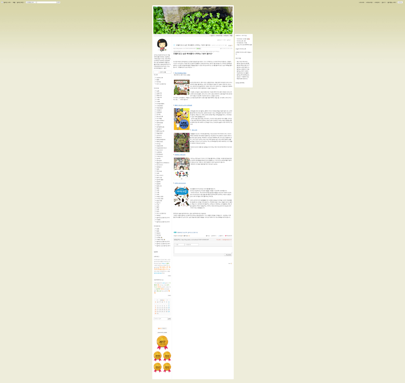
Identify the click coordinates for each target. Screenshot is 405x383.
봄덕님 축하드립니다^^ (243, 65)
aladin (165, 332)
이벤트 (158, 219)
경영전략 (159, 283)
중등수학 (159, 95)
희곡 (158, 211)
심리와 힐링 (160, 179)
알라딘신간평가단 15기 (163, 222)
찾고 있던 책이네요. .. (243, 61)
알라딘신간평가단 (163, 265)
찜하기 (221, 235)
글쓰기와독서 (160, 120)
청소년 (159, 291)
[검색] (169, 318)
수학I (158, 99)
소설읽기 (159, 129)
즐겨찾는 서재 (392, 2)
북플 (14, 2)
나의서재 (361, 2)
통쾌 (158, 79)
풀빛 (169, 271)
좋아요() (187, 235)
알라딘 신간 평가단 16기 (163, 246)
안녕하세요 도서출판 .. (243, 73)
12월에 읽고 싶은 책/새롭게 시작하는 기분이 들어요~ (193, 45)
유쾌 (158, 229)
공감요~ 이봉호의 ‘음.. (243, 77)
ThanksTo (229, 235)
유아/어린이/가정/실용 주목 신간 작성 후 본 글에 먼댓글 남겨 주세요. (200, 51)
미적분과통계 (160, 103)
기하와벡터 (160, 106)
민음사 (160, 263)
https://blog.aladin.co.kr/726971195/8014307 (184, 48)
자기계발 (159, 118)
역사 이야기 (160, 175)
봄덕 (221, 48)
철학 (158, 207)
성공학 (163, 287)
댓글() (230, 45)
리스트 (156, 75)
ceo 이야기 (160, 150)
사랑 (164, 285)
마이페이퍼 (157, 226)
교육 (158, 190)
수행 (158, 192)
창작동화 (166, 289)
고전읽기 (159, 110)
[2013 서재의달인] (167, 368)
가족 (155, 283)
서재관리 (377, 2)
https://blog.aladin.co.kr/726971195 (166, 21)
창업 (162, 289)
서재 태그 (156, 256)
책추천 (158, 215)
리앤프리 (166, 261)
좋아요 (208, 235)
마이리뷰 (156, 88)
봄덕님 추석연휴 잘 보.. (243, 75)
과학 (158, 173)
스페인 (167, 287)
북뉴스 (164, 263)
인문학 (158, 289)
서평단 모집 (160, 239)
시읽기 (158, 125)
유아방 (158, 114)
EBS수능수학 (160, 131)
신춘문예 (159, 152)
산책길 (158, 237)
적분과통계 (160, 108)
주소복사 (218, 239)
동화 (158, 169)
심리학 (158, 158)
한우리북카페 (158, 273)
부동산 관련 (160, 196)
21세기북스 (164, 259)
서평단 (156, 265)
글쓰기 (383, 2)
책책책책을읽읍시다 (162, 268)
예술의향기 (160, 133)
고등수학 (159, 97)
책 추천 (159, 82)
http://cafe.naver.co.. (242, 78)
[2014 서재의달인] (157, 368)
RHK (163, 273)
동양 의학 (159, 200)
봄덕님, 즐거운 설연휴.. (243, 63)
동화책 (158, 181)
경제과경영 (160, 122)
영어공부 (159, 160)
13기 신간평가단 (161, 84)
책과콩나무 (163, 267)
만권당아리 (161, 19)
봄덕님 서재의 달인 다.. (243, 67)
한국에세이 (160, 154)
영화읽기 (159, 167)
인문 (158, 209)
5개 (224, 40)
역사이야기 (160, 165)
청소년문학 (165, 291)
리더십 (158, 144)
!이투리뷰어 (157, 259)
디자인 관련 (160, 198)
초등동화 (159, 112)
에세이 (158, 233)
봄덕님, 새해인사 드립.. (243, 69)
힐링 (158, 188)
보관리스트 (160, 77)
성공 (159, 287)
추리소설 (159, 171)
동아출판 (160, 261)
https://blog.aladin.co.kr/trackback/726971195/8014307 (195, 239)
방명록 (156, 252)
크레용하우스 (163, 271)
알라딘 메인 (20, 2)
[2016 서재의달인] (157, 356)
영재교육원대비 (161, 139)
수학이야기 (160, 156)
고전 (163, 283)
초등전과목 (160, 146)
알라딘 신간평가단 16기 (163, 243)
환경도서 (159, 137)
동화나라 (159, 186)
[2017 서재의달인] (162, 342)
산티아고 (159, 135)
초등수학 (159, 93)
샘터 (167, 263)
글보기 (213, 35)
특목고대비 (160, 141)
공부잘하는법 (160, 127)
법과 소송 (159, 177)
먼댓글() (180, 235)
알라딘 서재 (6, 2)
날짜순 (228, 40)
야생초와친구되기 (162, 148)
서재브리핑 (369, 2)
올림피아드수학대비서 (163, 162)
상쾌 (158, 91)
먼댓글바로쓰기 (227, 239)
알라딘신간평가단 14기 (163, 217)
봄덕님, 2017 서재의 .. (243, 71)
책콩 (158, 271)
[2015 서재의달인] (167, 356)
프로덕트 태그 (158, 280)
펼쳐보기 (219, 40)
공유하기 (213, 235)
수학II (158, 101)
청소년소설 (160, 116)
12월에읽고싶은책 (182, 232)
